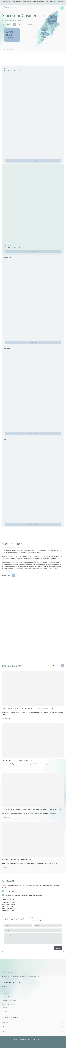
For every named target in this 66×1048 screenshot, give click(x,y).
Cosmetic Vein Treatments (9, 1000)
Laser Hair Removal (7, 997)
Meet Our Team (10, 35)
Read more (58, 764)
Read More (6, 575)
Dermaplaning (6, 990)
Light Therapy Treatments (9, 1004)
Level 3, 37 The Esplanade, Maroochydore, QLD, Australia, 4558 (24, 895)
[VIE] (25, 8)
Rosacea (4, 1008)
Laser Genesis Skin (7, 993)
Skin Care (4, 1011)
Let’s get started (25, 24)
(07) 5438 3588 (10, 891)
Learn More (6, 24)
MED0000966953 (7, 1)
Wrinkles (4, 986)
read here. (54, 1)
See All (33, 161)
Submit (58, 948)
